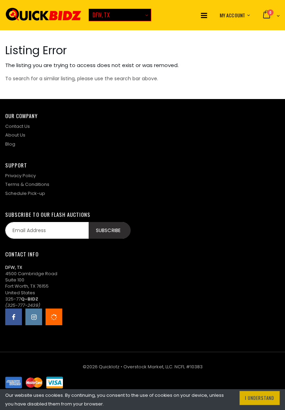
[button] (271, 15)
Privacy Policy (20, 175)
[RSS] (54, 317)
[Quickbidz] (43, 15)
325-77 (21, 299)
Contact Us (17, 126)
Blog (10, 144)
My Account (232, 15)
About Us (15, 135)
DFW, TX (101, 15)
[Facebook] (13, 317)
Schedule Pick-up (25, 193)
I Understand (259, 397)
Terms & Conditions (27, 184)
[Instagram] (33, 317)
